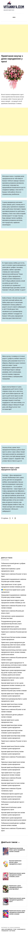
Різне (14, 929)
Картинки (12, 930)
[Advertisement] (14, 38)
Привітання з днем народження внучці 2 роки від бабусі (15, 887)
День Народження (7, 929)
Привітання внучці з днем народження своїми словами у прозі (17, 875)
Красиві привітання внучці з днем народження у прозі (15, 862)
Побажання (5, 930)
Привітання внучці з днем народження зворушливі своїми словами (17, 912)
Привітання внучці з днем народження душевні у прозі (17, 900)
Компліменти (21, 929)
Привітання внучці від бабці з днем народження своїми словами (17, 850)
